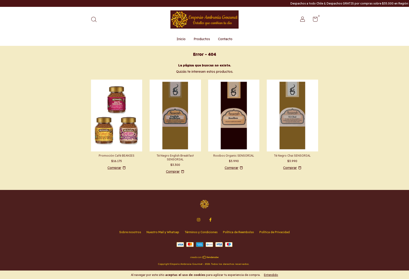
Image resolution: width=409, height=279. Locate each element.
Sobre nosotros (130, 232)
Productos (202, 39)
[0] (313, 20)
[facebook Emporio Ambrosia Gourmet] (210, 220)
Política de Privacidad (274, 232)
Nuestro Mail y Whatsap (163, 232)
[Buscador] (95, 20)
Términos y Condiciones (201, 232)
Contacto (225, 39)
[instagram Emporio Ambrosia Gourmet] (198, 220)
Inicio (181, 39)
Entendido (271, 275)
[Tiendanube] (204, 257)
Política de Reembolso (238, 232)
